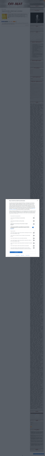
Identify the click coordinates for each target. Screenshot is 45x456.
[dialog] (22, 228)
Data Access (22, 255)
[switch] (33, 218)
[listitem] (22, 231)
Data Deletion (17, 255)
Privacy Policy (27, 255)
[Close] (38, 201)
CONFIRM (16, 252)
